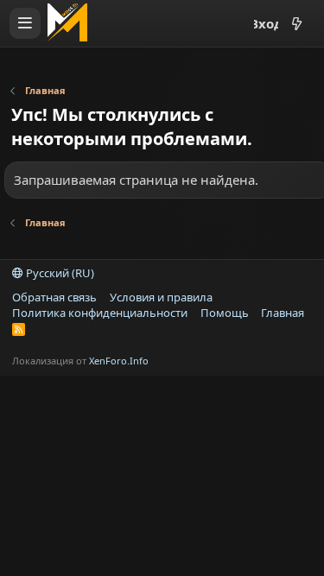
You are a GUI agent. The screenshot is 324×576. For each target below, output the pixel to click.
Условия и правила (161, 297)
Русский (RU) (58, 273)
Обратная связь (54, 297)
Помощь (224, 312)
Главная (282, 312)
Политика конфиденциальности (99, 312)
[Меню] (25, 23)
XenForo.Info (119, 360)
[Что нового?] (296, 23)
